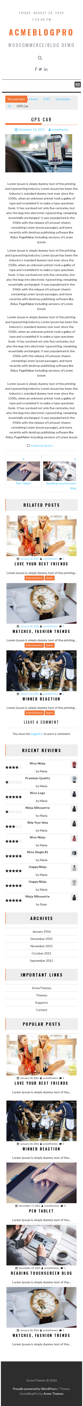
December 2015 (42, 939)
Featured (37, 445)
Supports (41, 1002)
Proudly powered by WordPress (35, 1389)
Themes (41, 995)
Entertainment (34, 577)
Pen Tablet (23, 483)
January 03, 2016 (29, 558)
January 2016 (41, 931)
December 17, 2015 (29, 1205)
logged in (37, 734)
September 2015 (41, 960)
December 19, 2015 (29, 1268)
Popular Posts (42, 1024)
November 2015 (42, 946)
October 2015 (41, 953)
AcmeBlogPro (41, 32)
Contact (41, 1010)
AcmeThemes (41, 988)
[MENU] (77, 84)
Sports (48, 445)
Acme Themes (53, 1393)
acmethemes (60, 129)
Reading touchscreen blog (61, 485)
